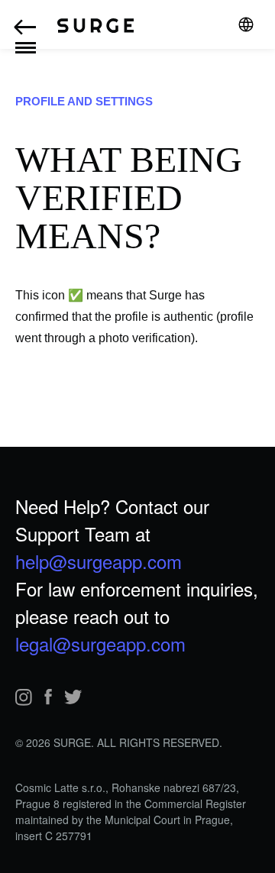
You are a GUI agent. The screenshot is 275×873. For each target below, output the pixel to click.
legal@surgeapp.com (100, 643)
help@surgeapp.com (98, 561)
